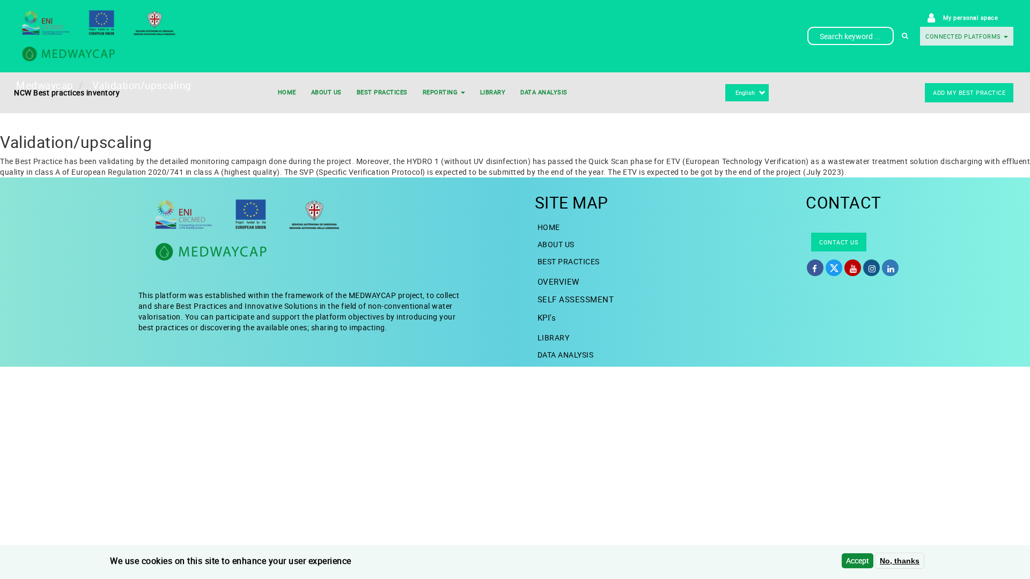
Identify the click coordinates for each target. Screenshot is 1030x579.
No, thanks (899, 560)
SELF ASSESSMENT (576, 299)
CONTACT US (838, 242)
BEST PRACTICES (382, 92)
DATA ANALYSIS (544, 92)
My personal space (970, 17)
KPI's (547, 317)
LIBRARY (493, 92)
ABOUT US (326, 92)
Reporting (441, 92)
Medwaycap (44, 85)
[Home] (135, 36)
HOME (287, 92)
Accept (857, 560)
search (905, 36)
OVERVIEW (558, 281)
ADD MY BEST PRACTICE (969, 92)
